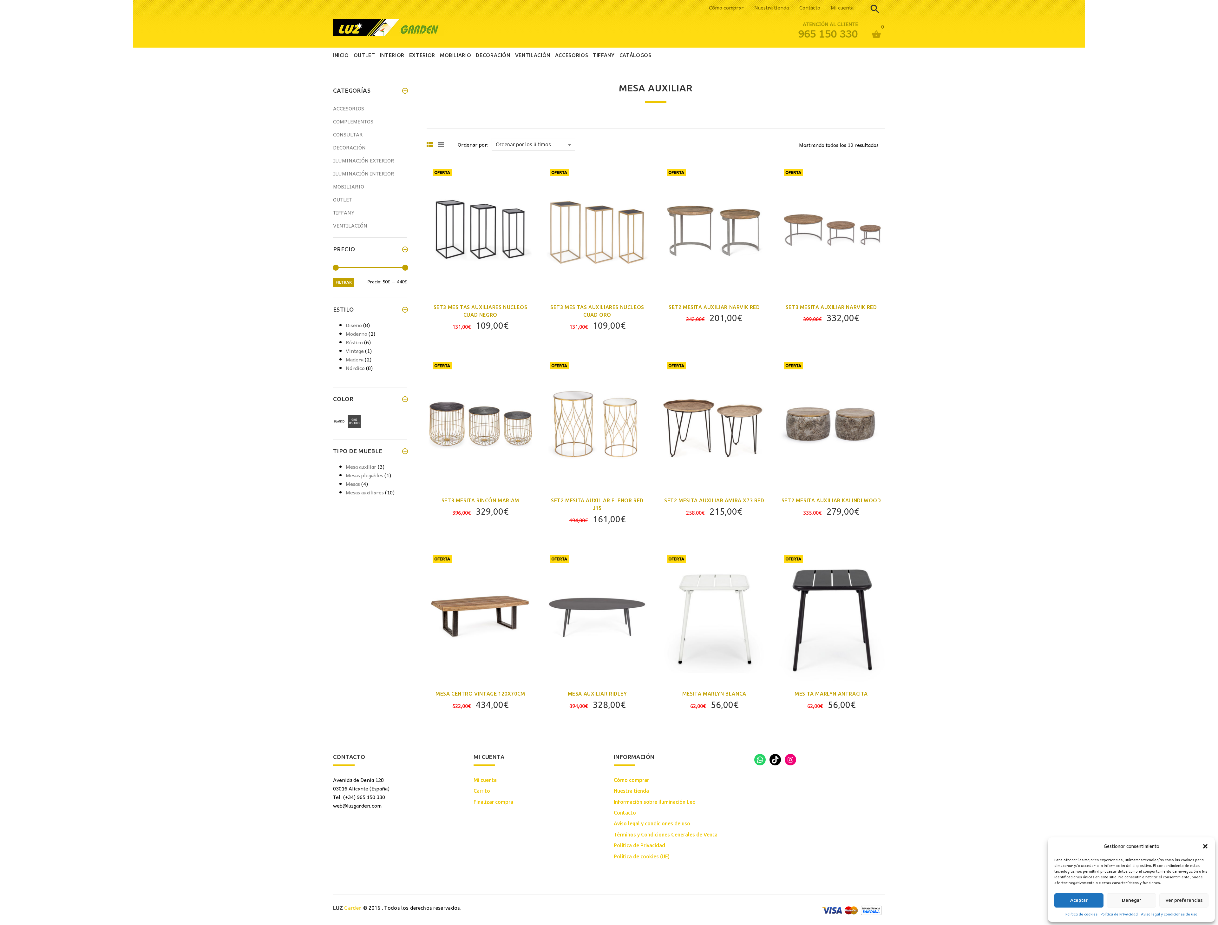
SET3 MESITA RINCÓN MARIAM (480, 500)
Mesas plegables (364, 475)
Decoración (349, 147)
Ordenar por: (473, 144)
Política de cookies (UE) (642, 856)
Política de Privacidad (1119, 914)
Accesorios (348, 108)
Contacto (809, 7)
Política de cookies (1081, 914)
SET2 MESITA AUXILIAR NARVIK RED (714, 307)
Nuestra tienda (771, 7)
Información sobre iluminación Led (655, 802)
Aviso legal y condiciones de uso (1169, 914)
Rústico (354, 342)
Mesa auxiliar (361, 466)
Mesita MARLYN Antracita (831, 694)
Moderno (356, 333)
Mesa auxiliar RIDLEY (597, 694)
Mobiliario (348, 186)
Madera (354, 359)
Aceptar (1079, 900)
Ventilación (350, 225)
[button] (1205, 846)
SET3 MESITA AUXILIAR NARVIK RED (831, 307)
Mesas (353, 483)
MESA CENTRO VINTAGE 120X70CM (480, 694)
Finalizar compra (493, 802)
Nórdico (355, 368)
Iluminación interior (363, 173)
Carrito (482, 791)
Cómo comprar (726, 7)
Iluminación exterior (363, 160)
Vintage (355, 351)
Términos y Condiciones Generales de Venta (665, 834)
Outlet (342, 199)
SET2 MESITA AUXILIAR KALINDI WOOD (831, 500)
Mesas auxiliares (365, 492)
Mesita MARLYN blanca (714, 694)
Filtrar (344, 282)
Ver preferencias (1183, 900)
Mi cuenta (842, 7)
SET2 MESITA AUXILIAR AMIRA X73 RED (714, 500)
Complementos (353, 121)
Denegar (1131, 900)
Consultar (348, 134)
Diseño (354, 325)
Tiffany (344, 212)
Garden (347, 908)
